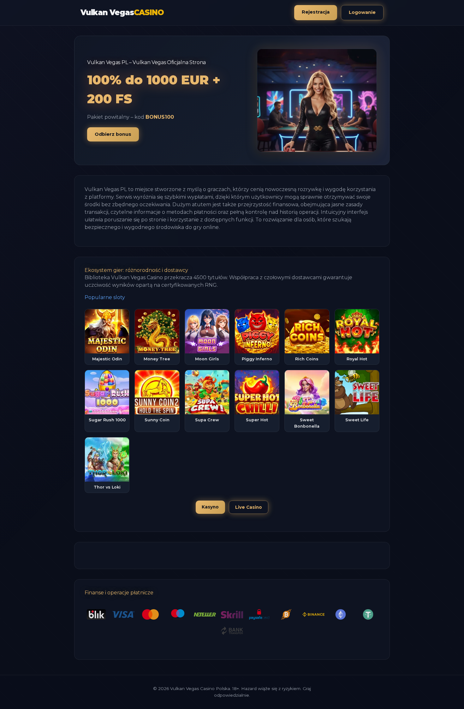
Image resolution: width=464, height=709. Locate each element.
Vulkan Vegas (122, 12)
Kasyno (210, 506)
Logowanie (362, 12)
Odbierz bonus (113, 134)
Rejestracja (316, 12)
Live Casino (248, 507)
